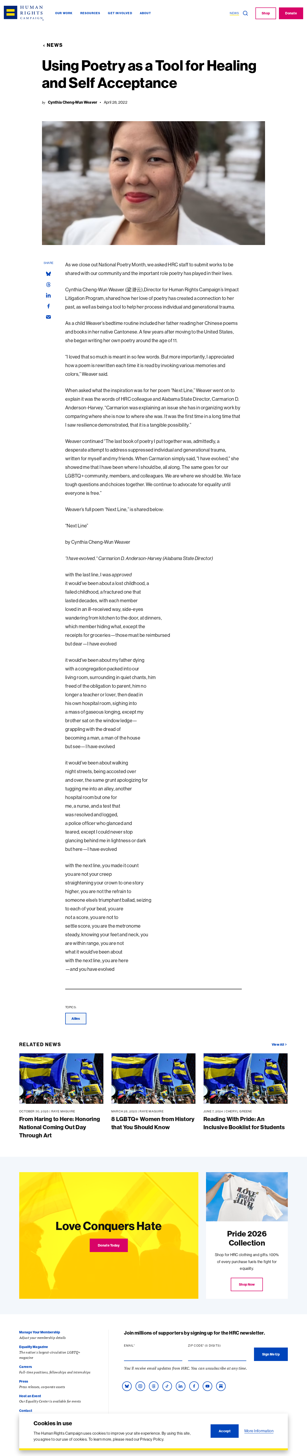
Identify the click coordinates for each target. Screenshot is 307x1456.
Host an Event (30, 1396)
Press (23, 1381)
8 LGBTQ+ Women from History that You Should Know (153, 1123)
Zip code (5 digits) (213, 1345)
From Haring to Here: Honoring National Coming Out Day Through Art (59, 1127)
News (55, 45)
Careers (25, 1367)
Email (138, 1345)
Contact (25, 1410)
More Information (258, 1430)
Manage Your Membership (39, 1332)
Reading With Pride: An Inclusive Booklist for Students (244, 1123)
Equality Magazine (33, 1347)
